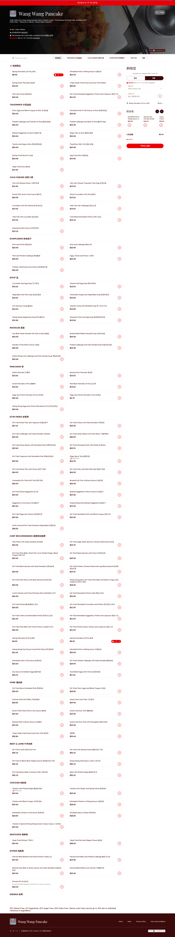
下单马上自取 (145, 146)
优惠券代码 (131, 94)
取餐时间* (130, 86)
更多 (143, 58)
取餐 (153, 78)
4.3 (13, 29)
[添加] (129, 125)
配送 (135, 78)
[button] (37, 73)
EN (157, 13)
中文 (162, 12)
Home (121, 921)
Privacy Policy (141, 921)
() (24, 32)
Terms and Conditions (158, 921)
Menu (129, 921)
